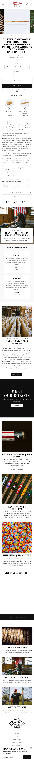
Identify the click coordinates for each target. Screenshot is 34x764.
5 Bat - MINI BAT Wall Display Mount (24, 112)
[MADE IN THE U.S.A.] (17, 666)
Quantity (17, 71)
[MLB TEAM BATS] (17, 636)
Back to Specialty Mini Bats (18, 617)
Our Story (17, 733)
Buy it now (17, 85)
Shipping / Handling (17, 742)
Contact (17, 736)
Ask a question (17, 192)
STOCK (17, 63)
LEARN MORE (17, 374)
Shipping (12, 57)
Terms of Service (17, 739)
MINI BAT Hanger (9, 112)
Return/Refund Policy (17, 745)
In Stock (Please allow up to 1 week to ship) (17, 67)
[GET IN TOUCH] (17, 696)
